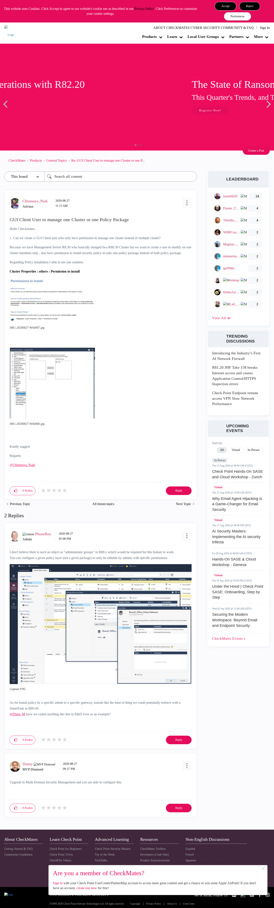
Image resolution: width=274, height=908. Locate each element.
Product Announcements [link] (155, 860)
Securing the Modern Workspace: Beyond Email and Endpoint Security (234, 620)
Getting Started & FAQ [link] (18, 848)
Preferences (237, 16)
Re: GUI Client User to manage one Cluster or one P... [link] (108, 160)
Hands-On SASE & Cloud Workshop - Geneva (234, 562)
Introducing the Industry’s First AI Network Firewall (236, 356)
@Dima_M (17, 714)
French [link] (190, 854)
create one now (86, 888)
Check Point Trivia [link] (61, 854)
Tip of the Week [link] (105, 854)
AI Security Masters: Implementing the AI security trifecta (236, 536)
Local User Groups (203, 36)
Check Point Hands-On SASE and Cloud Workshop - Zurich (237, 474)
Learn (172, 36)
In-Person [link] (253, 450)
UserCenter (189, 903)
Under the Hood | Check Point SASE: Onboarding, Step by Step (237, 591)
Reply (178, 490)
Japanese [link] (191, 860)
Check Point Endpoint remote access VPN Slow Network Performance (235, 398)
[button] (225, 6)
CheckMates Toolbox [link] (153, 848)
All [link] (222, 450)
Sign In (265, 28)
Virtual (218, 487)
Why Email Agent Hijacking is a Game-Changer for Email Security (237, 504)
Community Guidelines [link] (18, 854)
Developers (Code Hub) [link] (154, 854)
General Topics (56, 160)
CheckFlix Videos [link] (60, 860)
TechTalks (101, 860)
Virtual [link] (236, 450)
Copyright (135, 903)
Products (149, 36)
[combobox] (120, 176)
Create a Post (256, 150)
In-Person (219, 460)
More (258, 36)
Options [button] (191, 160)
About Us (172, 903)
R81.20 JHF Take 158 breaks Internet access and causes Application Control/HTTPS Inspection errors (235, 375)
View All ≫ (221, 318)
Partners (236, 36)
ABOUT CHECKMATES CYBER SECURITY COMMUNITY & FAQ (203, 28)
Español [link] (190, 848)
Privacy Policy (144, 8)
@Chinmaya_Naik (22, 465)
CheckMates (17, 160)
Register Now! (35, 110)
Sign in (58, 883)
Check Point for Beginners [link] (66, 848)
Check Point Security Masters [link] (113, 848)
